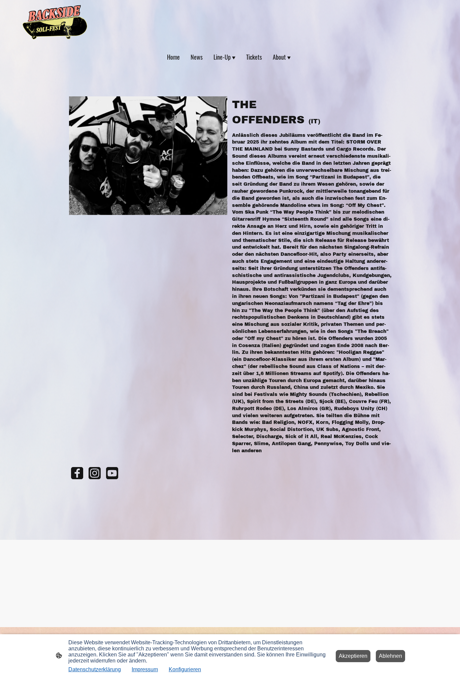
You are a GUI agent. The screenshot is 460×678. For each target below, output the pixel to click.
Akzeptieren (353, 656)
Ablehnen (390, 656)
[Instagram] (95, 473)
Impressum (145, 669)
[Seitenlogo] (55, 22)
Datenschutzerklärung (94, 669)
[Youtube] (112, 473)
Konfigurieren (185, 669)
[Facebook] (77, 473)
